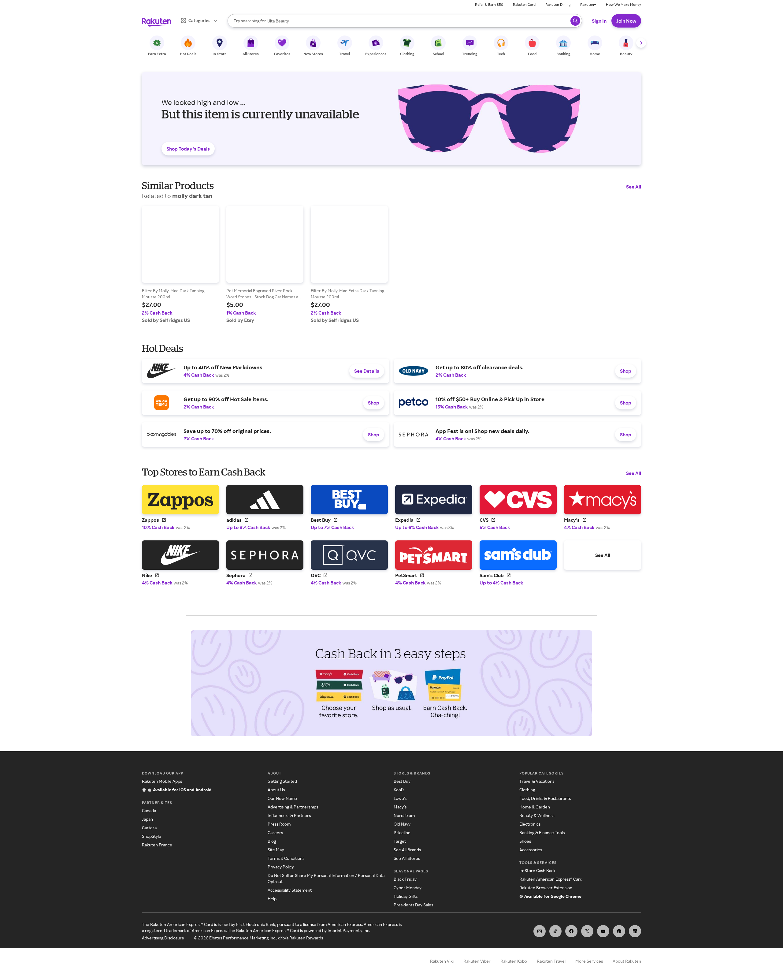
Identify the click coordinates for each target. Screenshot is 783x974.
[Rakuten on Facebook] (571, 931)
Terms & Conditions (286, 858)
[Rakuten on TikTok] (555, 931)
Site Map (276, 849)
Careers (275, 832)
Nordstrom (404, 815)
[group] (180, 264)
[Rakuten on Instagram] (539, 931)
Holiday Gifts (405, 896)
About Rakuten (627, 961)
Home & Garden (534, 806)
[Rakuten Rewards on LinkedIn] (635, 931)
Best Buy (402, 781)
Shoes (525, 841)
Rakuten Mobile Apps (162, 781)
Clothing (527, 789)
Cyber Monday (407, 887)
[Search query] (575, 21)
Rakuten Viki (442, 961)
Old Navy (402, 824)
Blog (272, 841)
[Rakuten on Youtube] (603, 931)
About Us (276, 789)
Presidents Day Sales (413, 904)
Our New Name (282, 798)
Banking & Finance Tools (542, 832)
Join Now (626, 21)
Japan (147, 819)
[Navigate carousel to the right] (641, 43)
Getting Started (282, 781)
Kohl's (399, 789)
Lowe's (400, 798)
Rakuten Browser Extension (545, 887)
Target (400, 841)
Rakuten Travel (551, 961)
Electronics (529, 824)
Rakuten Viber (477, 961)
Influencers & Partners (289, 815)
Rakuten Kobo (513, 961)
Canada (149, 810)
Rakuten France (157, 844)
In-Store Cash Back (537, 870)
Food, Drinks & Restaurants (545, 798)
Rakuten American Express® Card (550, 879)
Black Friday (405, 879)
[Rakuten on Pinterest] (619, 931)
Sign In (599, 21)
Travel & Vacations (536, 781)
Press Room (279, 824)
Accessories (530, 849)
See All (633, 187)
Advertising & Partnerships (293, 806)
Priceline (402, 832)
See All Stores (407, 858)
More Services (589, 961)
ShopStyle (151, 836)
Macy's (400, 806)
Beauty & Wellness (536, 815)
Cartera (149, 827)
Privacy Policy (281, 866)
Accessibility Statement (290, 890)
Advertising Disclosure (163, 937)
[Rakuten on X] (587, 931)
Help (272, 898)
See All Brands (407, 849)
